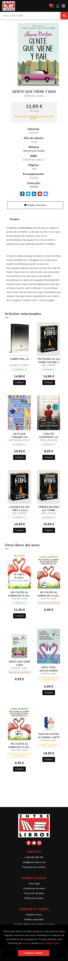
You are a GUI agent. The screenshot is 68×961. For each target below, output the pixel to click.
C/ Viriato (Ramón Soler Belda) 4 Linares (34, 924)
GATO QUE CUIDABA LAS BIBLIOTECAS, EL (19, 435)
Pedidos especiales (34, 919)
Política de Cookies (34, 898)
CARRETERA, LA (19, 359)
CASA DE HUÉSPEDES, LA (48, 435)
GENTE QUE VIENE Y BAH (19, 663)
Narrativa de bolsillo (34, 150)
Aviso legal (34, 883)
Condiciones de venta (34, 888)
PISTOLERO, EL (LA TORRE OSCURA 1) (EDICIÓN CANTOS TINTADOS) (49, 360)
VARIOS (34, 186)
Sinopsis (14, 219)
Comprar (19, 382)
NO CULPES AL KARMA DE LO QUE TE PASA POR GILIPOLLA (49, 594)
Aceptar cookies (34, 953)
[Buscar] (64, 15)
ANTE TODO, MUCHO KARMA (49, 669)
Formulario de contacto (34, 867)
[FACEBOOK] (28, 843)
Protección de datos (34, 893)
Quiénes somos (34, 914)
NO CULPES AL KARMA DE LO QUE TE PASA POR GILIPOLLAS (19, 594)
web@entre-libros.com (34, 862)
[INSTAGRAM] (39, 843)
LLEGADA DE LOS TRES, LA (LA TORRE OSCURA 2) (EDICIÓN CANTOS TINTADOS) (19, 508)
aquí (25, 943)
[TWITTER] (34, 843)
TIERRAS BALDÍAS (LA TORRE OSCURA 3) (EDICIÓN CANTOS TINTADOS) (48, 508)
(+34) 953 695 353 (34, 857)
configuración (51, 943)
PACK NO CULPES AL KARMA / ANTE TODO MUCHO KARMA (48, 735)
